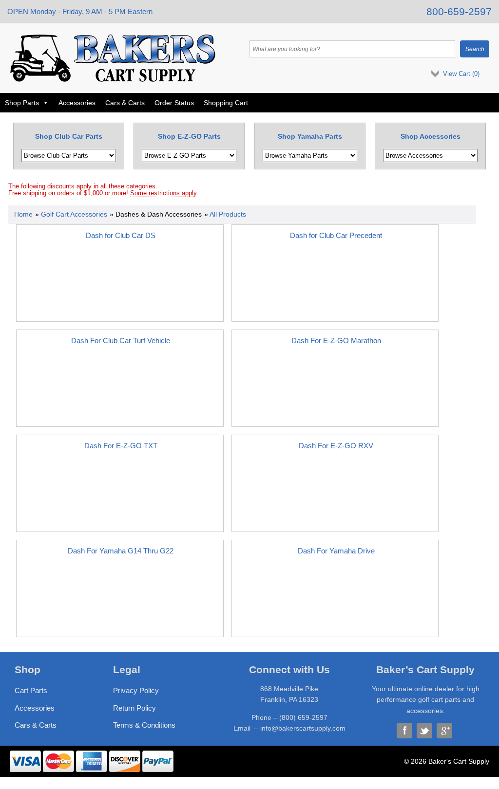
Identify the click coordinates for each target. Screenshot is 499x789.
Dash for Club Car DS (120, 235)
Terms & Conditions (144, 725)
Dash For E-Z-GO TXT (120, 445)
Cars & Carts (125, 103)
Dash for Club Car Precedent (336, 235)
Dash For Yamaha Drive (336, 551)
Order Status (174, 103)
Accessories (77, 103)
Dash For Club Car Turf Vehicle (120, 340)
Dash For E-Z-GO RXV (336, 445)
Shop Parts (22, 103)
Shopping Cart (226, 103)
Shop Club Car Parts (68, 136)
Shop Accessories (431, 136)
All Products (228, 214)
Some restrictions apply (163, 193)
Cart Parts (31, 690)
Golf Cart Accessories (74, 214)
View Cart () (461, 73)
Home (23, 214)
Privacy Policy (136, 690)
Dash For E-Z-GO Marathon (336, 340)
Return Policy (134, 708)
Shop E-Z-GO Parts (189, 136)
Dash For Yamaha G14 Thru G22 (120, 551)
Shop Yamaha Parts (310, 136)
